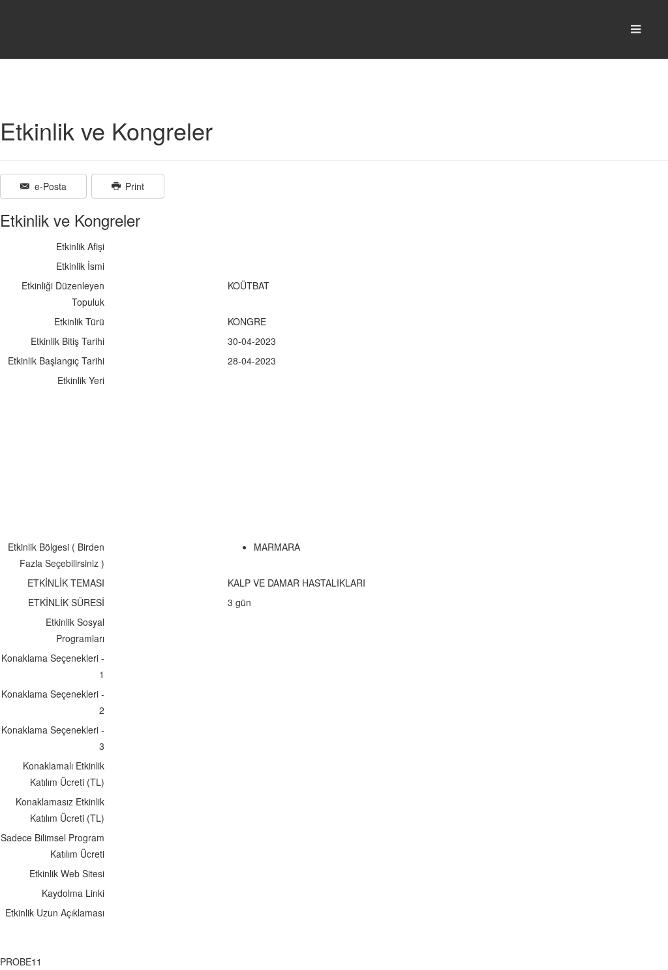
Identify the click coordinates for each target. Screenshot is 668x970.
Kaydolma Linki (73, 892)
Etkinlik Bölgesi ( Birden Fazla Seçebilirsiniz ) (56, 555)
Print (133, 186)
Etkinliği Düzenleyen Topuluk (63, 293)
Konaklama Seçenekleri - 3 (52, 737)
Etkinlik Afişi (80, 246)
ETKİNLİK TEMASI (65, 582)
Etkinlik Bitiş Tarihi (67, 341)
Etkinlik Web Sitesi (66, 873)
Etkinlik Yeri (80, 380)
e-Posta (49, 186)
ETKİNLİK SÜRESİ (66, 602)
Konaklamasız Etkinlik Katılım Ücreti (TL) (60, 809)
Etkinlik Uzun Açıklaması (54, 912)
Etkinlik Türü (79, 321)
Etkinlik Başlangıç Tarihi (56, 360)
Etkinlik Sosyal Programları (75, 630)
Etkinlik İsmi (80, 265)
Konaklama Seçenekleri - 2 (52, 702)
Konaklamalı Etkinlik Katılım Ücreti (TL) (63, 773)
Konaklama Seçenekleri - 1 (52, 666)
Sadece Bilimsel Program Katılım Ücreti (52, 845)
